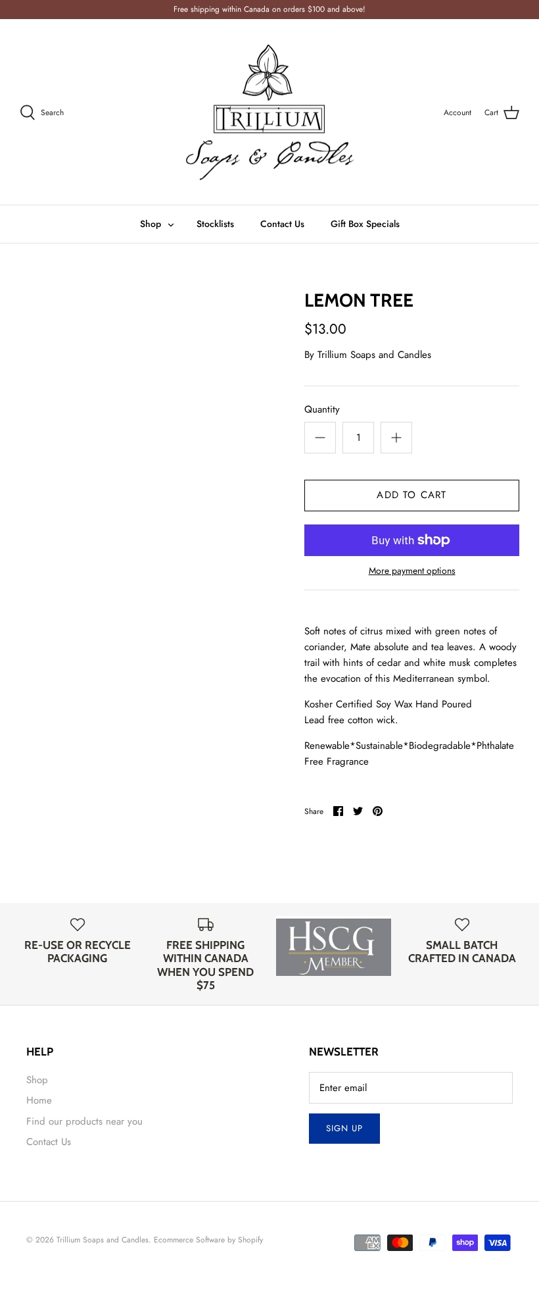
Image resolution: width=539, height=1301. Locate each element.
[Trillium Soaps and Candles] (269, 112)
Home (39, 1100)
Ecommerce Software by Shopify (208, 1240)
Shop (150, 223)
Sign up (344, 1128)
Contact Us (282, 223)
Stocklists (215, 223)
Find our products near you (84, 1121)
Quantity (322, 410)
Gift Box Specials (365, 223)
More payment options (412, 570)
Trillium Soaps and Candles (374, 354)
